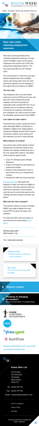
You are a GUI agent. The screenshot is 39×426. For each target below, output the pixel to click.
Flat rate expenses (10, 182)
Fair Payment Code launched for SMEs (19, 270)
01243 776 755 (17, 391)
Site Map (14, 411)
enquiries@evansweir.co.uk (21, 395)
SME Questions (8, 233)
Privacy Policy (15, 407)
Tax (16, 233)
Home (4, 11)
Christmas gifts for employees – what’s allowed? (19, 254)
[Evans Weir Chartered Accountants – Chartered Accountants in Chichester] (19, 4)
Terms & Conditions (17, 403)
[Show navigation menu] (33, 420)
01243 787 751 (17, 387)
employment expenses (15, 240)
